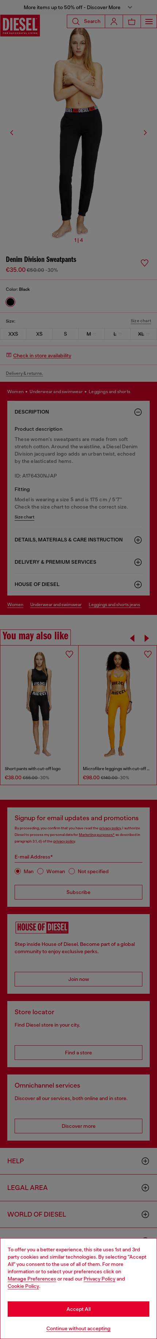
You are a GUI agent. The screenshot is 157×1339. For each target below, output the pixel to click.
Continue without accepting (78, 1328)
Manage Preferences (32, 1279)
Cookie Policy (23, 1286)
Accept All (78, 1309)
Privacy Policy (99, 1279)
